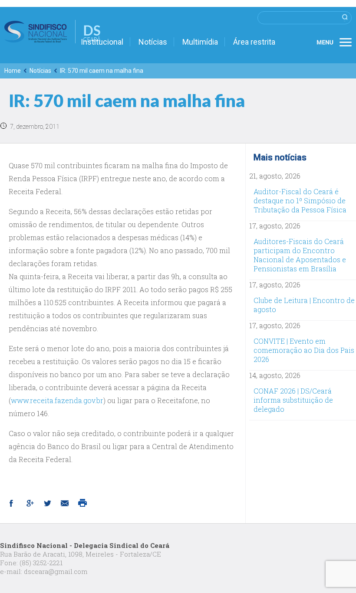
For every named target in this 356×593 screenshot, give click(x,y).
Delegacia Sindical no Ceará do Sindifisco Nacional (52, 31)
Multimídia (200, 41)
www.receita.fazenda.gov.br (57, 400)
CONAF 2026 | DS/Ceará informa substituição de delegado (293, 400)
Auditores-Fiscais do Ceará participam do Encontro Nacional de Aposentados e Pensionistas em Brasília (300, 255)
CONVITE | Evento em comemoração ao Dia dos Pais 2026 (304, 350)
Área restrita (254, 41)
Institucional (102, 41)
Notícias (152, 41)
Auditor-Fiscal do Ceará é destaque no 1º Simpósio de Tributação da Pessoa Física (300, 200)
